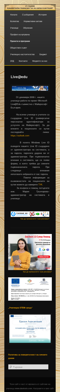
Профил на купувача (20, 34)
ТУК (40, 184)
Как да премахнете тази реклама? (34, 218)
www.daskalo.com (23, 388)
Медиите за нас (39, 60)
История (42, 14)
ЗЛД (12, 60)
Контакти (23, 60)
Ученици (14, 27)
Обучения (27, 27)
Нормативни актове (33, 21)
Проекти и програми (20, 41)
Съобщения (28, 14)
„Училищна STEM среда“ (20, 307)
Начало (13, 14)
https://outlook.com (20, 135)
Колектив (14, 21)
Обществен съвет (18, 47)
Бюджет (43, 54)
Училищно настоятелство (22, 54)
